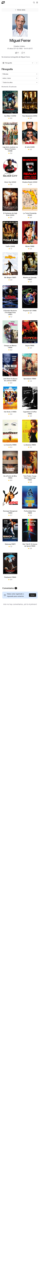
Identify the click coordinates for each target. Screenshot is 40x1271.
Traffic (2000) (10, 246)
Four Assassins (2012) (29, 116)
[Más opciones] (36, 63)
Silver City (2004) (10, 182)
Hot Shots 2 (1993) (10, 412)
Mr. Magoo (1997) (10, 277)
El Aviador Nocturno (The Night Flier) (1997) (10, 312)
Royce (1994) (29, 345)
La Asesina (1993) (30, 445)
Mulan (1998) (29, 246)
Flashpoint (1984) (10, 577)
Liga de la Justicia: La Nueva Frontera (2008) (10, 149)
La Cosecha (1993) (10, 445)
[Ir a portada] (3, 2)
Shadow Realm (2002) (29, 182)
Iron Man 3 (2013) (10, 116)
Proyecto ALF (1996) (30, 310)
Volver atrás (21, 10)
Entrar (33, 595)
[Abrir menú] (37, 2)
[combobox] (18, 63)
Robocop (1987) (10, 544)
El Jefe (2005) (30, 147)
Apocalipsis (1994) (30, 378)
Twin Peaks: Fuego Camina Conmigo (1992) (29, 478)
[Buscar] (34, 2)
